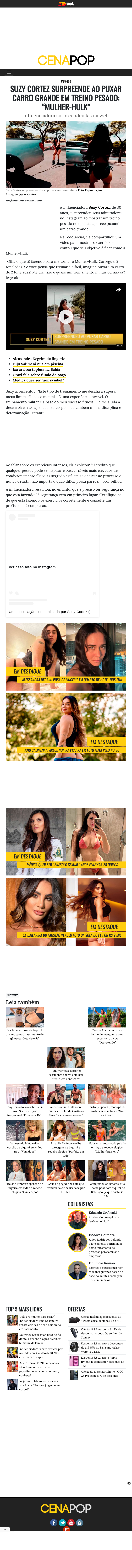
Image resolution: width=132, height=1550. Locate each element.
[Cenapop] (66, 60)
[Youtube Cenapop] (70, 1522)
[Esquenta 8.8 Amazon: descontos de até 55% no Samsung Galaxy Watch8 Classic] (74, 1346)
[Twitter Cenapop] (61, 1522)
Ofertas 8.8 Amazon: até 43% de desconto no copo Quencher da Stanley (101, 1333)
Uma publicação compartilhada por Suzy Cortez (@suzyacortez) (61, 612)
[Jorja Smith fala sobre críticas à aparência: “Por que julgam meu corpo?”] (12, 1384)
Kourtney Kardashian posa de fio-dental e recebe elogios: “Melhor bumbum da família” (40, 1339)
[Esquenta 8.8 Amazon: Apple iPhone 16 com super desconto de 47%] (74, 1360)
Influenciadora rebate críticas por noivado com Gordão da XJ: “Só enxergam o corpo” (41, 1353)
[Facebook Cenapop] (53, 1522)
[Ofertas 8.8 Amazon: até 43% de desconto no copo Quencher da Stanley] (74, 1332)
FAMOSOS (66, 81)
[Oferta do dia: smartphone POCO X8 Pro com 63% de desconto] (74, 1374)
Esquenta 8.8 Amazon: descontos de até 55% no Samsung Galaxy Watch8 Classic (102, 1347)
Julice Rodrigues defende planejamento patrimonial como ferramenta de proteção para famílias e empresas (105, 1248)
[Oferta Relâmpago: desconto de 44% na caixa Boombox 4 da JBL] (74, 1319)
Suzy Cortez (12, 995)
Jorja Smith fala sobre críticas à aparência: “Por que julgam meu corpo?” (39, 1385)
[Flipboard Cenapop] (66, 1529)
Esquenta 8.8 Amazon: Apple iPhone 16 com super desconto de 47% (102, 1361)
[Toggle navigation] (9, 72)
